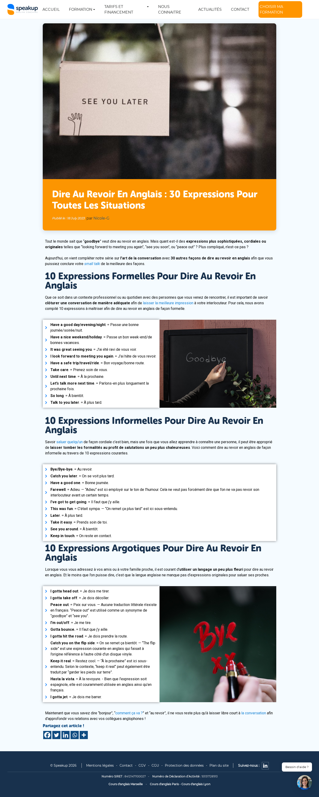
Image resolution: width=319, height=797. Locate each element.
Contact (240, 9)
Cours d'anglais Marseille (126, 784)
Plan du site (219, 765)
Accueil (51, 9)
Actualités (210, 9)
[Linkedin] (65, 735)
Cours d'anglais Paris (164, 784)
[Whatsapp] (75, 735)
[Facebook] (47, 735)
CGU (155, 765)
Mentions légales (100, 765)
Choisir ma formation (271, 9)
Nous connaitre (169, 9)
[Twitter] (56, 735)
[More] (84, 735)
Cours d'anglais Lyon (195, 784)
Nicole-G (101, 218)
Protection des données (184, 765)
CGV (142, 765)
